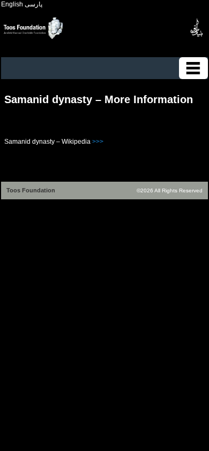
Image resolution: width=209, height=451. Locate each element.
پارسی (33, 4)
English (12, 4)
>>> (97, 141)
